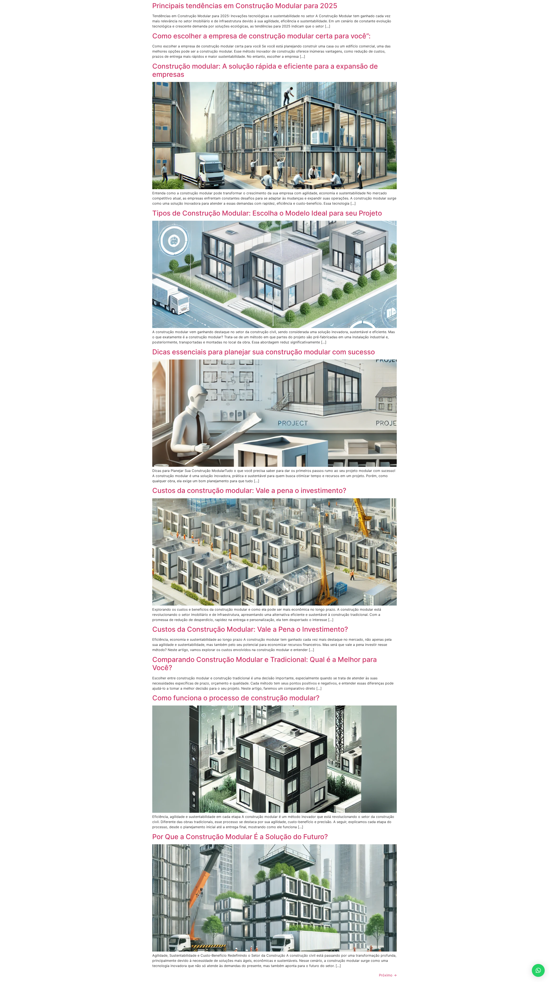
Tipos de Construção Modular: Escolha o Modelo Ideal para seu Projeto (267, 213)
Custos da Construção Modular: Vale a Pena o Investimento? (250, 629)
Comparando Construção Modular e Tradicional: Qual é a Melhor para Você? (264, 663)
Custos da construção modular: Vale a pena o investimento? (249, 490)
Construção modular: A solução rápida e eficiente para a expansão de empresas (265, 70)
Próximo (388, 975)
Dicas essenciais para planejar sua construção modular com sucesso (263, 352)
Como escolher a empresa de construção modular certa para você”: (261, 36)
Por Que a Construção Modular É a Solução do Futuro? (240, 836)
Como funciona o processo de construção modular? (236, 698)
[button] (538, 970)
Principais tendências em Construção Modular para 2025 (244, 6)
